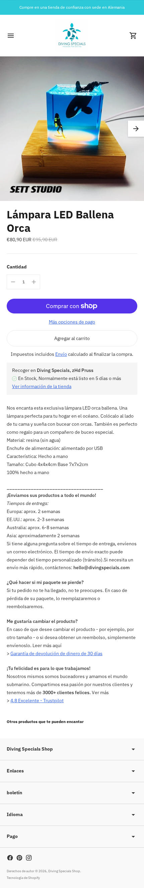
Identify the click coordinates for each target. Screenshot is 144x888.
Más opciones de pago (72, 322)
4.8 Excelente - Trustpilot (37, 700)
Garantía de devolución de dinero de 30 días (56, 653)
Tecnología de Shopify (23, 878)
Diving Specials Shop (64, 871)
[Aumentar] (34, 282)
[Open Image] (72, 128)
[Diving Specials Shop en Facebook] (10, 857)
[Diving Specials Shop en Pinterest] (19, 857)
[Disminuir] (13, 282)
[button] (136, 129)
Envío (61, 354)
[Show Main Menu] (10, 35)
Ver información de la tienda (41, 386)
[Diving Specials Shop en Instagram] (28, 857)
